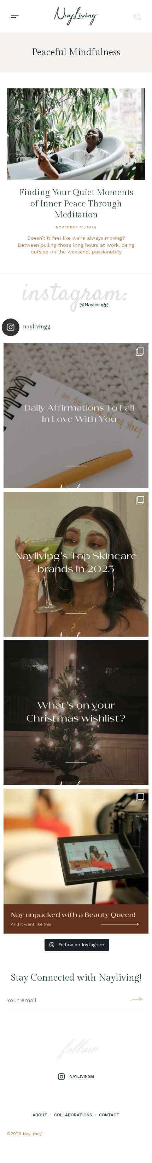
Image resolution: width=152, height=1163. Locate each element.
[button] (15, 16)
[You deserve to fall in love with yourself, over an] (76, 415)
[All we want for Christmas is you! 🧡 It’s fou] (76, 712)
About (40, 1114)
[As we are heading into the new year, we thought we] (76, 564)
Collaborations (73, 1114)
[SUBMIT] (135, 1000)
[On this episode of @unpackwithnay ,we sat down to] (76, 861)
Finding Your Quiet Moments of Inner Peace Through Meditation (76, 204)
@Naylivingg (94, 304)
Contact (109, 1114)
